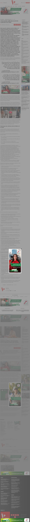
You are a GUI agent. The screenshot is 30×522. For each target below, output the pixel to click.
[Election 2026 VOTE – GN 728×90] (15, 521)
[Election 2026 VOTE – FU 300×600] (15, 272)
